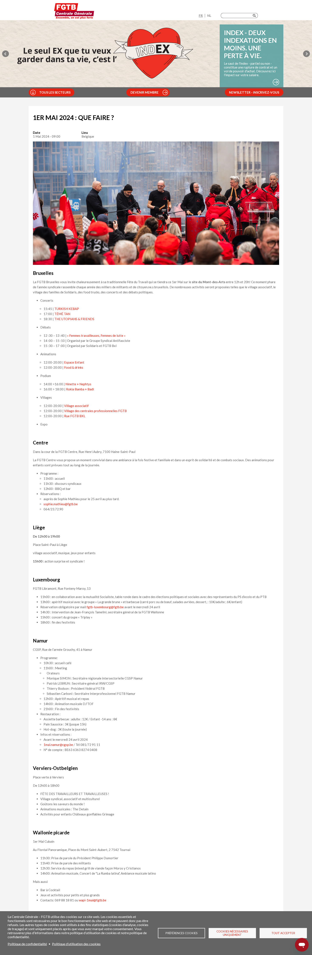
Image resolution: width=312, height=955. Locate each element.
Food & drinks (73, 367)
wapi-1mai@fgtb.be (92, 900)
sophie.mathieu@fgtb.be (61, 504)
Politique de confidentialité (27, 944)
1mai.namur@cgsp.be (58, 745)
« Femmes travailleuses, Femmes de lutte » (96, 335)
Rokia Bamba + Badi (79, 389)
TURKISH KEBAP (66, 309)
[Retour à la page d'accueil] (74, 11)
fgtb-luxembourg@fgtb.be (105, 607)
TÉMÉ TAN (62, 314)
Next (306, 53)
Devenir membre (145, 92)
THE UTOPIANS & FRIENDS (74, 319)
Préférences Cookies (181, 933)
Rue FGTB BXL (74, 416)
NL (209, 15)
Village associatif (76, 406)
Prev (5, 53)
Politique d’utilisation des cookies (76, 944)
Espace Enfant (74, 362)
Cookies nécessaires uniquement (232, 933)
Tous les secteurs (54, 92)
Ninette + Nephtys (78, 384)
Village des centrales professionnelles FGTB (95, 411)
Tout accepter (283, 933)
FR (201, 15)
